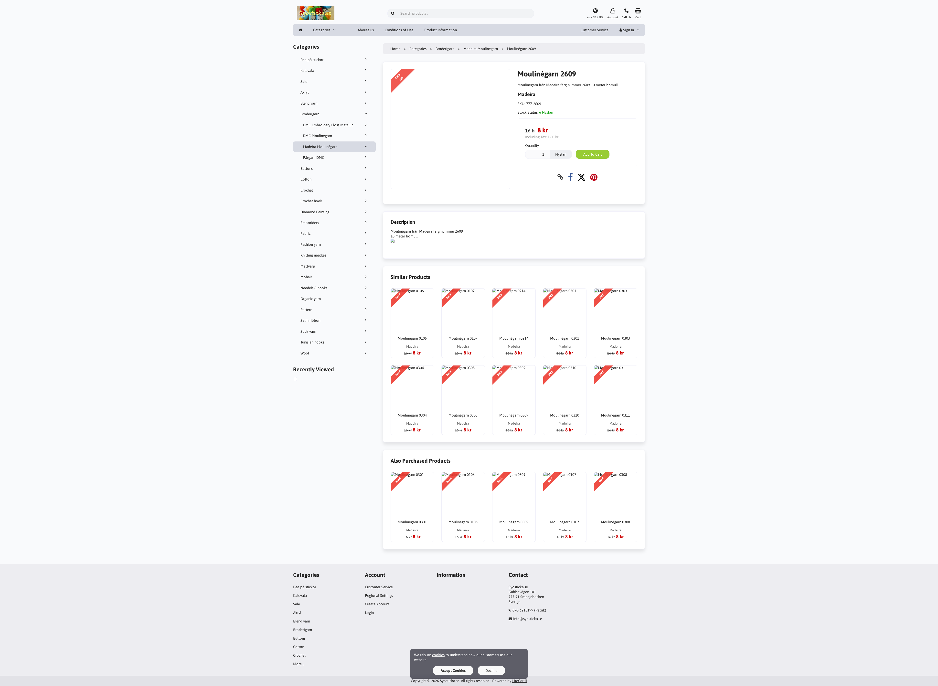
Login (369, 613)
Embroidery (309, 223)
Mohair (306, 277)
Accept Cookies (453, 670)
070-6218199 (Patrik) (529, 610)
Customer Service (594, 30)
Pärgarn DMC (313, 157)
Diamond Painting (314, 212)
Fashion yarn (310, 244)
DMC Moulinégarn (317, 136)
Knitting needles (313, 255)
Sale (303, 81)
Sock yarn (308, 331)
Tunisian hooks (312, 342)
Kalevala (307, 70)
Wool (304, 353)
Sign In (628, 30)
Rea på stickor (311, 60)
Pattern (306, 310)
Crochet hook (311, 201)
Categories (321, 30)
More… (298, 664)
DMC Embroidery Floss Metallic (328, 125)
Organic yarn (310, 299)
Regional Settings (379, 595)
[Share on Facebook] (570, 177)
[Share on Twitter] (581, 177)
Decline (491, 670)
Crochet (306, 190)
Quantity (532, 145)
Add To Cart (592, 154)
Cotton (305, 179)
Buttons (306, 168)
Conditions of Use (399, 30)
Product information (440, 30)
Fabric (305, 233)
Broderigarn (309, 114)
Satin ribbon (310, 320)
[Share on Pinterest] (593, 177)
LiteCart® (519, 681)
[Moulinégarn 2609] (300, 379)
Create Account (377, 604)
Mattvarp (307, 266)
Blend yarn (308, 103)
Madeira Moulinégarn (320, 147)
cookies (438, 655)
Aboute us (366, 30)
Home (395, 49)
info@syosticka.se (527, 619)
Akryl (304, 92)
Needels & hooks (313, 288)
